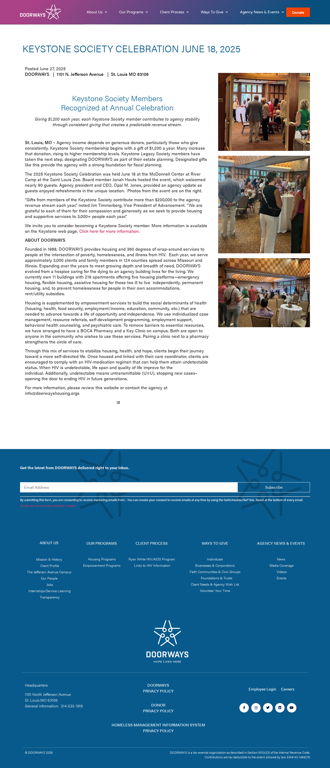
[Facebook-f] (244, 708)
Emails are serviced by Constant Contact (48, 506)
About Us (94, 12)
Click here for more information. (109, 231)
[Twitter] (268, 708)
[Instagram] (256, 708)
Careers (287, 689)
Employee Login (262, 689)
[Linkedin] (280, 708)
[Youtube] (291, 708)
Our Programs (131, 12)
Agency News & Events (259, 12)
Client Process (172, 12)
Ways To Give (212, 12)
